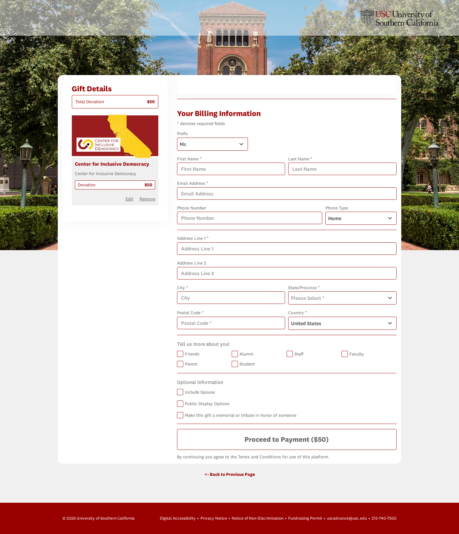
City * (182, 287)
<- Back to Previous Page (230, 474)
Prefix (182, 133)
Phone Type (336, 208)
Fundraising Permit (305, 518)
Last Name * (300, 159)
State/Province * (304, 287)
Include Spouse (200, 392)
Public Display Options (207, 403)
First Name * (189, 159)
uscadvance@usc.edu (347, 518)
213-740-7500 (384, 518)
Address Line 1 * (193, 238)
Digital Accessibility (178, 518)
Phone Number (191, 208)
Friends (192, 354)
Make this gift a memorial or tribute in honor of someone (240, 415)
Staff (299, 354)
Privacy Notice (213, 518)
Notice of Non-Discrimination (258, 518)
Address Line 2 (191, 263)
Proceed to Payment (286, 439)
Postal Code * (190, 312)
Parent (191, 364)
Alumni (246, 354)
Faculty (356, 354)
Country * (297, 312)
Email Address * (192, 183)
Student (247, 364)
